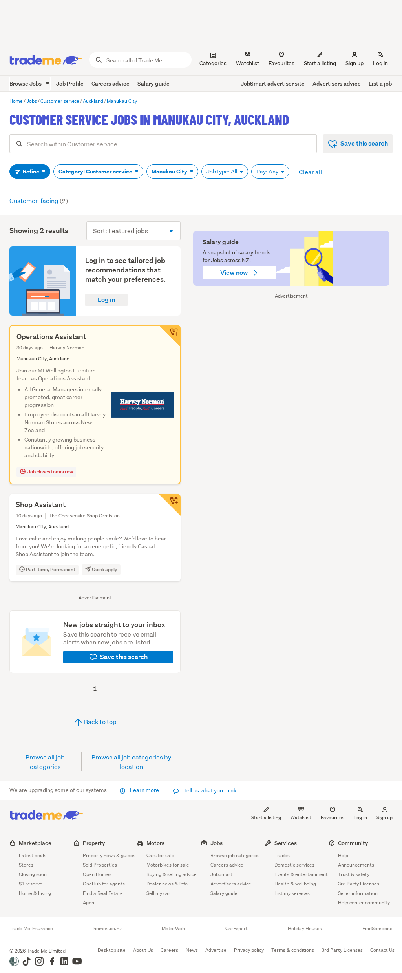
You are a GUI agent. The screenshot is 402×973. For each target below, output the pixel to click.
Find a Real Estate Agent (103, 898)
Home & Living (35, 893)
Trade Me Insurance (31, 928)
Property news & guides (109, 855)
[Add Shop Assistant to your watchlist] (170, 505)
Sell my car (158, 893)
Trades (282, 855)
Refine (31, 171)
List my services (292, 893)
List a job (380, 83)
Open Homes (97, 874)
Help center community (364, 902)
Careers (169, 950)
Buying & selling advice (171, 874)
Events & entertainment (301, 874)
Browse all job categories (45, 761)
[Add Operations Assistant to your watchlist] (170, 336)
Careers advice (110, 83)
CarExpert (236, 928)
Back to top (100, 721)
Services (285, 843)
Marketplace (35, 843)
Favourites (332, 817)
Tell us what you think (209, 790)
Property (94, 843)
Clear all (310, 172)
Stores (26, 865)
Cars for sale (160, 855)
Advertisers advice (336, 83)
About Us (143, 950)
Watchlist (301, 817)
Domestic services (294, 865)
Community (353, 843)
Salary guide (153, 83)
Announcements (356, 865)
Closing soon (33, 874)
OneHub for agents (104, 883)
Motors (155, 843)
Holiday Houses (305, 928)
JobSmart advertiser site (273, 83)
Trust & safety (353, 874)
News (192, 950)
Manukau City (170, 171)
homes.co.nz (107, 928)
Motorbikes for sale (167, 865)
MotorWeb (173, 928)
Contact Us (382, 950)
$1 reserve (30, 883)
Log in (380, 63)
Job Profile (70, 83)
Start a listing (266, 817)
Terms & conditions (292, 950)
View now (234, 272)
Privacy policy (249, 950)
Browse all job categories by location (131, 761)
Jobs (216, 843)
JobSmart (221, 874)
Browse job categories (234, 855)
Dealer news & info (167, 883)
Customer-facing (38, 200)
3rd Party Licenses (358, 883)
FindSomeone (377, 928)
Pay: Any (268, 171)
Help (343, 855)
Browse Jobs (26, 83)
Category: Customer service (95, 171)
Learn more (144, 790)
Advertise (216, 950)
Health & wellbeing (295, 883)
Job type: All (222, 171)
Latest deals (32, 855)
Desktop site (112, 950)
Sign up (354, 63)
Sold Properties (100, 865)
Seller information (358, 893)
